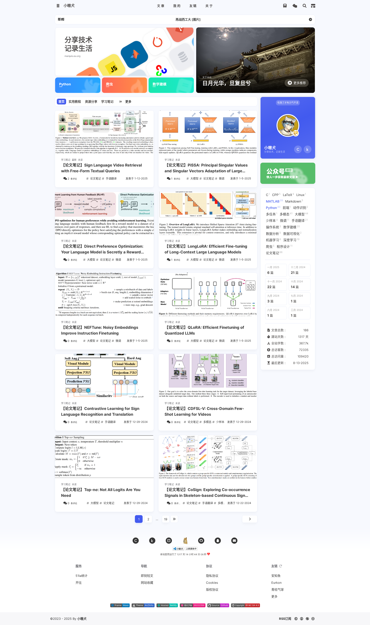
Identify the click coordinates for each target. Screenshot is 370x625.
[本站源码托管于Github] (218, 606)
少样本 (272, 220)
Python (273, 207)
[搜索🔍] (304, 6)
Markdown (294, 201)
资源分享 (91, 101)
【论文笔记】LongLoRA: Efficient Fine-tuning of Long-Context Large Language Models (206, 249)
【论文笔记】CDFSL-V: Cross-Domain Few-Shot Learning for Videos (204, 411)
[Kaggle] (307, 149)
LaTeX (288, 195)
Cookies (212, 583)
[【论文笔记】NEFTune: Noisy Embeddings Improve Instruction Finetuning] (104, 294)
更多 (128, 101)
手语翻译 (300, 220)
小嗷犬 (82, 619)
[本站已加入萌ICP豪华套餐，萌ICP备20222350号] (192, 606)
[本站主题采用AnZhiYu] (143, 606)
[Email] (234, 541)
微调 (284, 220)
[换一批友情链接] (280, 566)
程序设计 (285, 246)
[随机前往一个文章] (294, 6)
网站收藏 (147, 583)
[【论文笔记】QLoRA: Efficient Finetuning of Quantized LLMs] (207, 294)
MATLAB (274, 201)
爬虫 (270, 246)
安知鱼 (276, 576)
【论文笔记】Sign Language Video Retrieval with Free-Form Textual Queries (101, 168)
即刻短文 (147, 576)
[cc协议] (305, 618)
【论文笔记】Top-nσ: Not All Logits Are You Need (100, 492)
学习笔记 (107, 101)
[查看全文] (310, 19)
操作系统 (273, 227)
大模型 (301, 214)
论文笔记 (274, 253)
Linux (301, 195)
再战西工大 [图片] (188, 19)
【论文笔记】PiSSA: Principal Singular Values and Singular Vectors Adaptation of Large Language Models (206, 168)
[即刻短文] (61, 19)
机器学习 (273, 240)
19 (165, 519)
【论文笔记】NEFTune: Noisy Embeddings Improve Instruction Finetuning (99, 330)
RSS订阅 (285, 618)
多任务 (271, 214)
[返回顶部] (185, 540)
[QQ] (218, 541)
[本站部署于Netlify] (167, 606)
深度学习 (291, 240)
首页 (61, 101)
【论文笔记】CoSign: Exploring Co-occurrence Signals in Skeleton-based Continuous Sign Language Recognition (207, 492)
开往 (79, 583)
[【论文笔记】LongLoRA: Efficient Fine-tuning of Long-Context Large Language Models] (207, 213)
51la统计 (81, 576)
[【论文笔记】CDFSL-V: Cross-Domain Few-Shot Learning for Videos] (207, 375)
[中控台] (313, 6)
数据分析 (273, 233)
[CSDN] (298, 149)
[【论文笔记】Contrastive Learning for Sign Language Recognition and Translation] (104, 375)
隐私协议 (212, 576)
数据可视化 (292, 233)
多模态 (286, 214)
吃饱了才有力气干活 (288, 102)
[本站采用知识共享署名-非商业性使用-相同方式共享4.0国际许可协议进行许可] (245, 606)
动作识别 (300, 207)
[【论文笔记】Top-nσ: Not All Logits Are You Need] (104, 456)
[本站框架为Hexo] (120, 606)
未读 (80, 159)
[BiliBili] (169, 541)
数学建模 (291, 227)
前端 (287, 207)
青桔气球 (277, 589)
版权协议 (212, 589)
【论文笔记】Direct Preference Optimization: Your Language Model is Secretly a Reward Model (102, 249)
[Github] (201, 541)
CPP (276, 195)
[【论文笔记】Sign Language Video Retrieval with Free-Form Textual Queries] (104, 132)
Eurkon (276, 583)
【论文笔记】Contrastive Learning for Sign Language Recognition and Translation (100, 411)
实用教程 (75, 101)
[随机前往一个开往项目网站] (285, 6)
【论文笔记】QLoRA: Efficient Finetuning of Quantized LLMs (204, 330)
